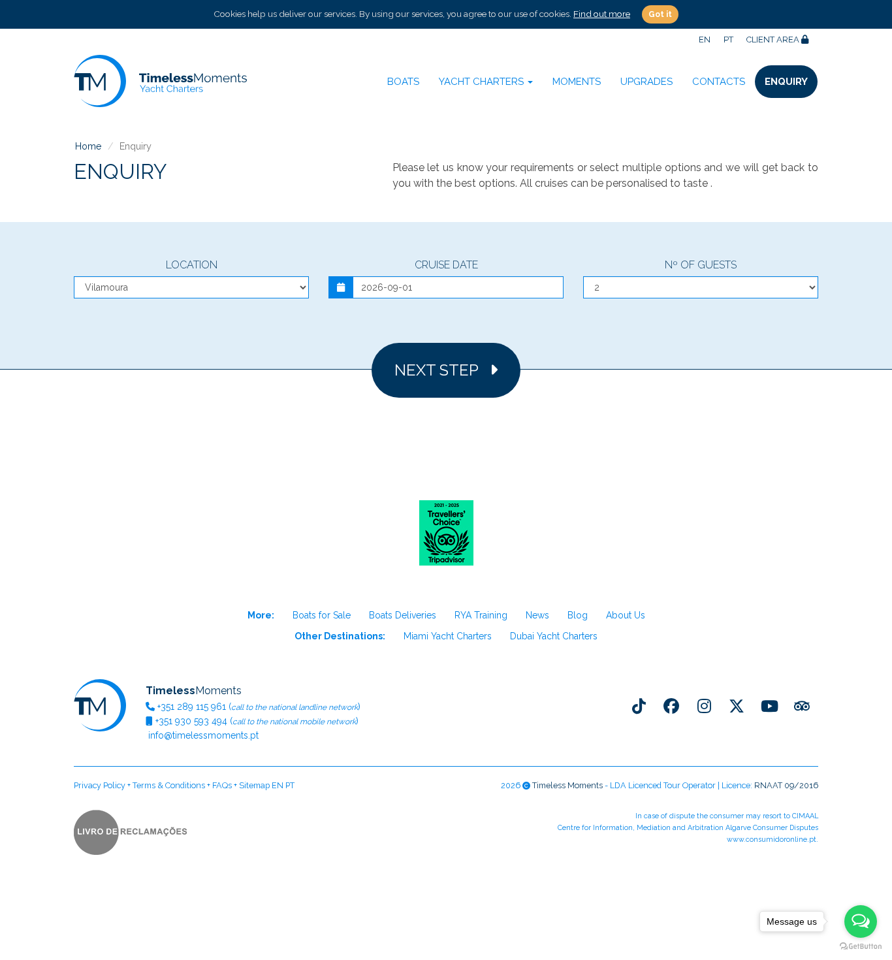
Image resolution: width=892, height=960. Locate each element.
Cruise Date (446, 265)
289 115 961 (191, 706)
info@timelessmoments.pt (202, 735)
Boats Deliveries (402, 615)
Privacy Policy (99, 785)
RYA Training (480, 615)
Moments (576, 82)
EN (704, 39)
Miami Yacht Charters (448, 636)
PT (728, 39)
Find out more (601, 13)
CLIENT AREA (773, 39)
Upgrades (646, 82)
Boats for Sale (322, 615)
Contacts (718, 82)
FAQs (222, 785)
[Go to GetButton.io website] (861, 946)
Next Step (442, 369)
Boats (403, 82)
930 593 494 (191, 721)
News (537, 615)
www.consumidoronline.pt (771, 839)
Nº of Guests (701, 265)
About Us (625, 615)
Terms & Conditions (169, 785)
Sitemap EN (261, 785)
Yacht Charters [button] (482, 82)
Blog (577, 615)
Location (191, 265)
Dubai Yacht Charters (553, 636)
